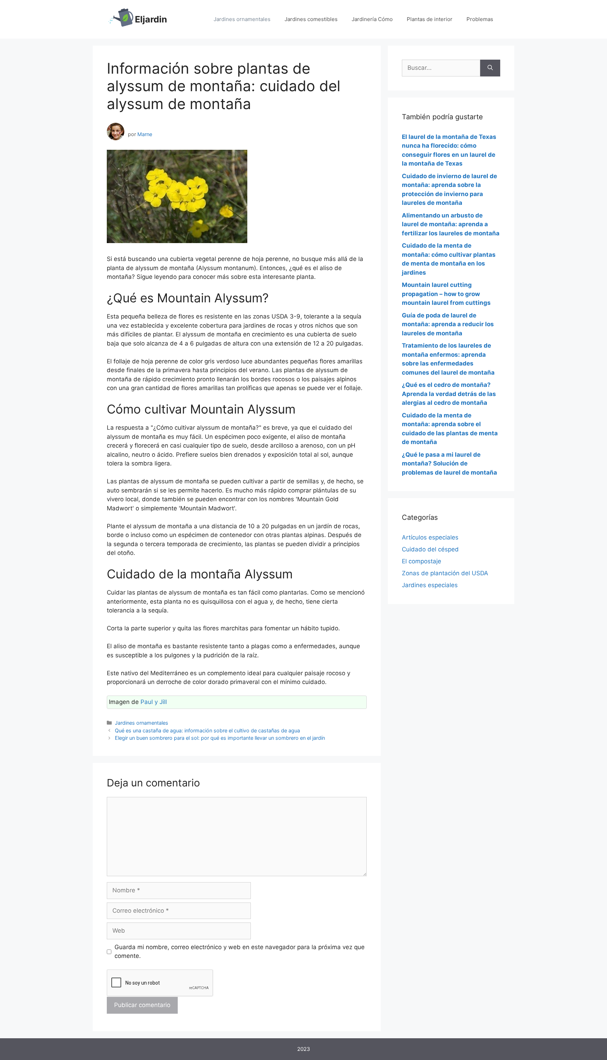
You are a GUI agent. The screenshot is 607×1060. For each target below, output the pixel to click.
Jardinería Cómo (372, 19)
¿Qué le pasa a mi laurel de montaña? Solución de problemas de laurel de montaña (449, 463)
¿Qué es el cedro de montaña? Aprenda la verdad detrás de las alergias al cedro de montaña (449, 393)
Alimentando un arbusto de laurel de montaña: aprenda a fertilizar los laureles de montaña (451, 224)
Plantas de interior (429, 19)
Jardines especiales (430, 585)
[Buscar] (490, 68)
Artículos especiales (430, 537)
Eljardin (151, 19)
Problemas (479, 19)
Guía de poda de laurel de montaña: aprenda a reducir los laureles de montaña (448, 324)
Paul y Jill (154, 701)
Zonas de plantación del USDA (445, 573)
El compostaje (421, 561)
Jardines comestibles (311, 19)
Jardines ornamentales (242, 19)
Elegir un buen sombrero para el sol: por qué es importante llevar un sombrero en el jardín (220, 738)
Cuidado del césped (430, 549)
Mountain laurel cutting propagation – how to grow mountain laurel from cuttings (446, 293)
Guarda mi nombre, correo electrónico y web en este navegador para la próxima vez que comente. (240, 952)
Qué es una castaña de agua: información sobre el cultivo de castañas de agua (207, 730)
